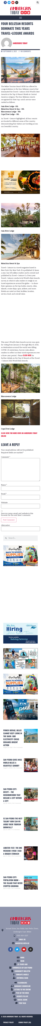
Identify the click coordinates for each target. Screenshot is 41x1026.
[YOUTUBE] (12, 2)
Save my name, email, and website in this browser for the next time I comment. (17, 514)
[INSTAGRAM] (16, 2)
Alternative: (5, 525)
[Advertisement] (20, 316)
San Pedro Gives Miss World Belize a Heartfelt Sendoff (12, 762)
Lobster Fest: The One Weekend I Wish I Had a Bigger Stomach (12, 850)
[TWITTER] (9, 2)
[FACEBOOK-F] (5, 2)
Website (4, 502)
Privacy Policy (8, 1022)
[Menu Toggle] (20, 17)
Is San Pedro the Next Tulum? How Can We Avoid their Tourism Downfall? (12, 823)
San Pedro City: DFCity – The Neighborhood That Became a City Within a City (12, 795)
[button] (37, 2)
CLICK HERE (27, 355)
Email (4, 494)
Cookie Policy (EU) (24, 1022)
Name (4, 485)
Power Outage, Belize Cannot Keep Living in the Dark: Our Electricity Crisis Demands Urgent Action (12, 738)
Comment (5, 457)
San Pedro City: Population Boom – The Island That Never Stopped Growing (13, 881)
